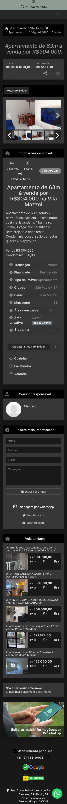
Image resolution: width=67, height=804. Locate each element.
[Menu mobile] (33, 14)
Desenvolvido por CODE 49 (33, 801)
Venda (22, 28)
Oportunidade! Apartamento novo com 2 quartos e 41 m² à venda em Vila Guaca (31, 549)
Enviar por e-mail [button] (35, 491)
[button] (10, 115)
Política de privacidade (34, 798)
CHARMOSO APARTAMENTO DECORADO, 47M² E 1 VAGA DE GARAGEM (32, 601)
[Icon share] (33, 2)
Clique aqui (13, 691)
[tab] (16, 90)
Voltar (58, 32)
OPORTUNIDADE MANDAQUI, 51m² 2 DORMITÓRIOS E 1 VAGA (28, 575)
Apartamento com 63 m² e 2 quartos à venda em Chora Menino (29, 654)
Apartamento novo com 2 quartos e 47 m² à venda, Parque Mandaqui (33, 627)
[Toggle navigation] (57, 14)
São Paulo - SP (39, 28)
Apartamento (17, 32)
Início (11, 28)
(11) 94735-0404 (36, 7)
